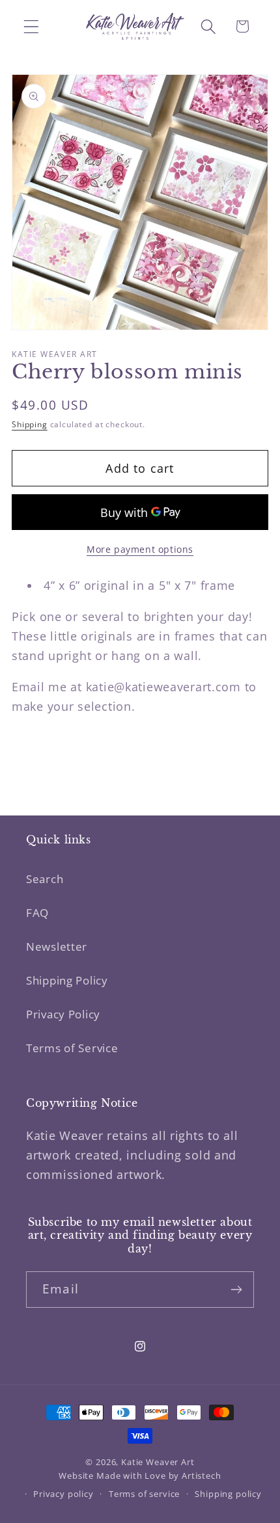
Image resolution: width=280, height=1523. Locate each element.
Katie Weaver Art (157, 1462)
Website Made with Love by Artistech (140, 1475)
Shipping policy (228, 1494)
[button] (31, 26)
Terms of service (144, 1494)
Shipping (30, 424)
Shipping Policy (67, 980)
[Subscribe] (236, 1289)
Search (44, 878)
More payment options (140, 549)
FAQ (37, 912)
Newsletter (56, 946)
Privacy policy (63, 1494)
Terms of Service (72, 1047)
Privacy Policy (63, 1014)
